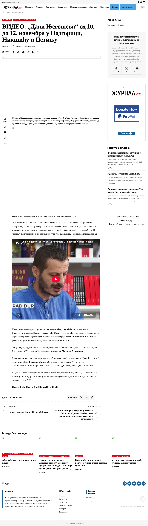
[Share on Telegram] (86, 397)
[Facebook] (138, 1)
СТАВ (5, 456)
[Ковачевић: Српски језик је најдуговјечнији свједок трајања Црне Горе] (92, 447)
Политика (28, 454)
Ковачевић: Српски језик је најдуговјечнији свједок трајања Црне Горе (91, 463)
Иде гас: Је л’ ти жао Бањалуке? (124, 173)
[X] (141, 1)
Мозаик (17, 20)
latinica (121, 25)
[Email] (23, 51)
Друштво (116, 456)
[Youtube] (137, 70)
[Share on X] (18, 51)
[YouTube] (144, 1)
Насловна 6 (29, 20)
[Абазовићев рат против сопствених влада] (19, 447)
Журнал (5, 46)
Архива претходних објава (14, 12)
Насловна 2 (17, 454)
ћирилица (112, 25)
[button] (138, 7)
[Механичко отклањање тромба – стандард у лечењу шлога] (129, 447)
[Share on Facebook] (13, 51)
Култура (7, 20)
